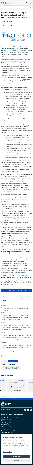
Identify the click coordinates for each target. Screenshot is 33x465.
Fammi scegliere (7, 451)
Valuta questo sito (17, 398)
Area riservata (6, 409)
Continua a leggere (18, 390)
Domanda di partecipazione (10, 304)
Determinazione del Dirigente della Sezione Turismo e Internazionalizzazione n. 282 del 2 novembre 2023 (17, 326)
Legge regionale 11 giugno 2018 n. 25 (20, 68)
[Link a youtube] (31, 410)
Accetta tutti (16, 456)
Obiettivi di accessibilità (7, 432)
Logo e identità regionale (7, 426)
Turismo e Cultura (20, 380)
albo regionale (26, 79)
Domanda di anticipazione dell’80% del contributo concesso (15, 309)
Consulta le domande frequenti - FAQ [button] (16, 290)
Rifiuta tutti (16, 460)
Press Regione (5, 424)
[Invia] (30, 7)
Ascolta (4, 300)
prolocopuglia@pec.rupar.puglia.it (19, 233)
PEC (10, 419)
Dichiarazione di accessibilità (8, 431)
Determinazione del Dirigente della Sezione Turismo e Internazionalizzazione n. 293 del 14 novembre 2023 (17, 336)
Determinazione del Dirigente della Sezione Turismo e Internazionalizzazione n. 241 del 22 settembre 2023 (17, 298)
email (6, 419)
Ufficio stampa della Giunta (8, 423)
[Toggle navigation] (30, 2)
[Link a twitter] (28, 410)
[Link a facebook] (25, 410)
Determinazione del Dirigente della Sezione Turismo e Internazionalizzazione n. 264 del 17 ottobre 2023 (17, 316)
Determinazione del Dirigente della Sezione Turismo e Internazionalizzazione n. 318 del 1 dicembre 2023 (17, 346)
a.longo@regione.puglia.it (19, 272)
